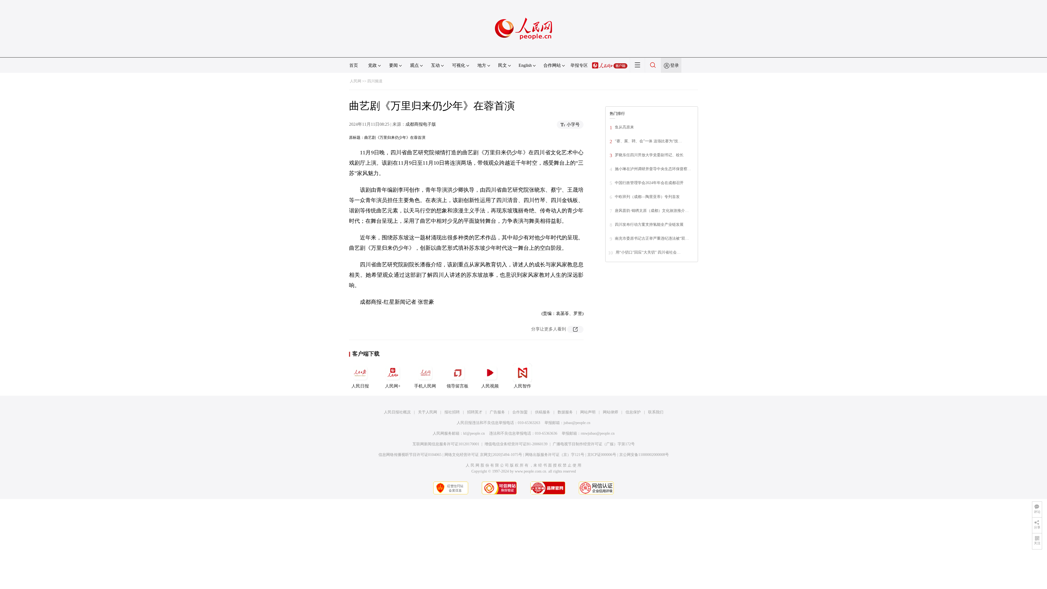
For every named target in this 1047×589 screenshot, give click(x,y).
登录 (674, 65)
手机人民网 (425, 386)
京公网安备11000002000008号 (644, 455)
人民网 (355, 81)
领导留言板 (457, 386)
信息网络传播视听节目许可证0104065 (409, 455)
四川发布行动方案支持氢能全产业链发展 (649, 225)
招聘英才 (474, 412)
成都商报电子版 (420, 124)
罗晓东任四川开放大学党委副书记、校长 (649, 155)
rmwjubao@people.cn (598, 433)
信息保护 (633, 412)
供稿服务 (542, 412)
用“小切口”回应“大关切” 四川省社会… (648, 252)
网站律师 (610, 412)
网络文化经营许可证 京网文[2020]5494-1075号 (483, 455)
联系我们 (655, 412)
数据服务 (565, 412)
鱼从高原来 (624, 127)
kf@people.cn (474, 433)
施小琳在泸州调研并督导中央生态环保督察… (653, 169)
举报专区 (579, 65)
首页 (353, 65)
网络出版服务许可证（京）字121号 (554, 455)
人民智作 (522, 386)
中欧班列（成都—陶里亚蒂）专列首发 (647, 197)
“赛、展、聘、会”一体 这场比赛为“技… (648, 141)
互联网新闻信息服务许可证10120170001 (446, 444)
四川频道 (375, 81)
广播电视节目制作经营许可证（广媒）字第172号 (594, 444)
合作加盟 (520, 412)
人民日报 (360, 386)
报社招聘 (452, 412)
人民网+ (393, 386)
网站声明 (587, 412)
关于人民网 (427, 412)
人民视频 (490, 386)
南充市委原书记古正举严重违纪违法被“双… (652, 238)
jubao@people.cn (577, 423)
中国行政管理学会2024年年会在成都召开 (649, 183)
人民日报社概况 (397, 412)
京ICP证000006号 (601, 455)
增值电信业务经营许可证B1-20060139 (516, 444)
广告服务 (497, 412)
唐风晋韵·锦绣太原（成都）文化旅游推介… (652, 211)
